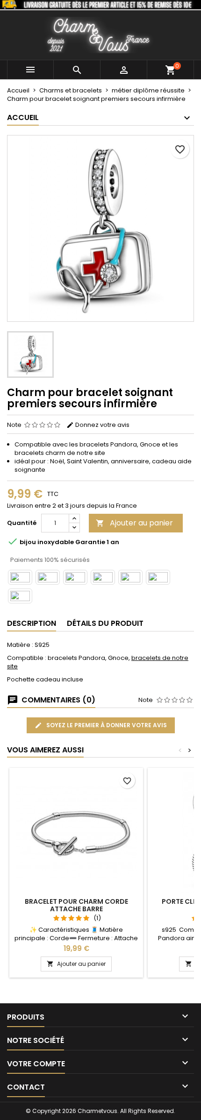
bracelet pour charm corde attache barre (76, 905)
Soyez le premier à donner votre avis (106, 725)
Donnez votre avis (101, 424)
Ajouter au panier (134, 522)
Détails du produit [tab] (105, 623)
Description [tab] (31, 623)
